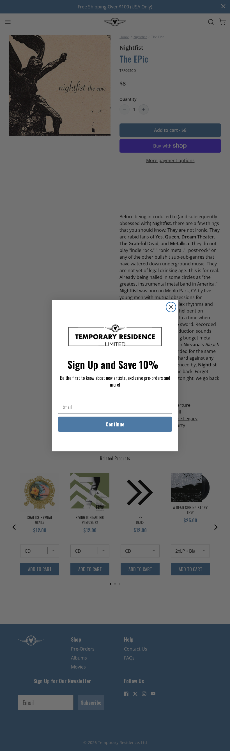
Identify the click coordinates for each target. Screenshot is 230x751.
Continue (115, 424)
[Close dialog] (171, 307)
